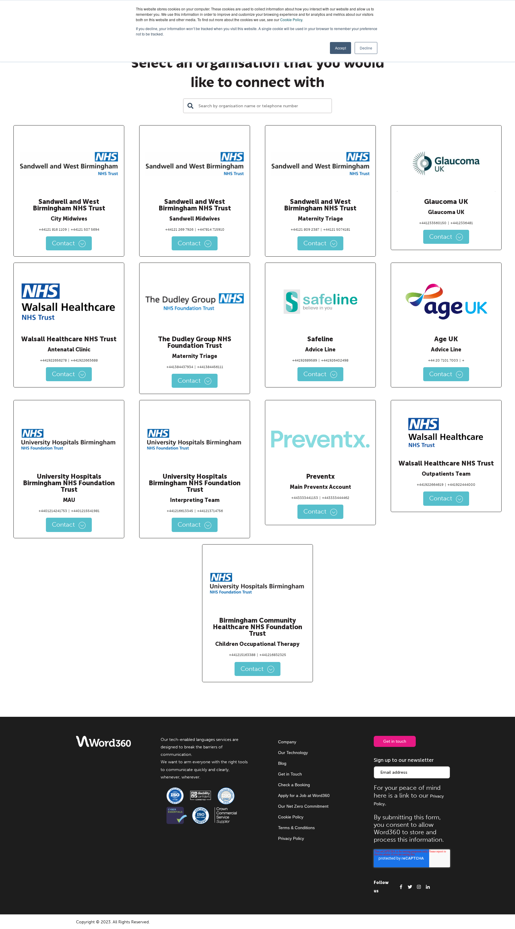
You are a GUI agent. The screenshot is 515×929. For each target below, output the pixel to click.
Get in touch (394, 741)
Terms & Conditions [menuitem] (296, 827)
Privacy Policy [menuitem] (291, 838)
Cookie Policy (291, 19)
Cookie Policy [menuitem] (290, 817)
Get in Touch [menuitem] (290, 774)
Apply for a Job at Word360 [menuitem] (304, 795)
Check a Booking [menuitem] (294, 784)
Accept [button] (340, 47)
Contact (64, 243)
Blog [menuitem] (282, 763)
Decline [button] (366, 47)
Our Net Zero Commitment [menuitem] (303, 806)
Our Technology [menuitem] (293, 752)
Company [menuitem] (287, 741)
